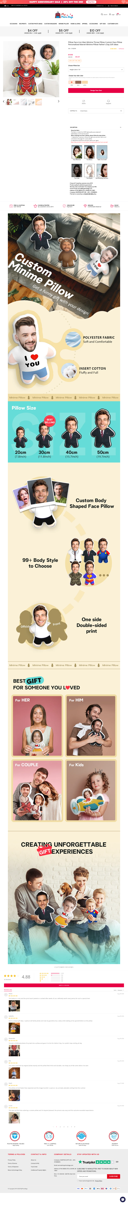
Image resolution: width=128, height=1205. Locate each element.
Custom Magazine (50, 24)
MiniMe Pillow (64, 24)
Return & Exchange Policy (15, 1168)
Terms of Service (12, 1161)
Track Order (114, 6)
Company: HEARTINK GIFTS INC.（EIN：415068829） (65, 1159)
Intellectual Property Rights (38, 1168)
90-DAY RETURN (88, 194)
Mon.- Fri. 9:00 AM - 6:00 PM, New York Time (64, 1172)
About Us (33, 1158)
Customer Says (113, 24)
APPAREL (85, 24)
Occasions (13, 24)
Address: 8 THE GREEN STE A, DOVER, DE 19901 (65, 1167)
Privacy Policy (11, 1158)
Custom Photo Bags (35, 24)
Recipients (22, 24)
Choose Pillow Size (74, 65)
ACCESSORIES (93, 24)
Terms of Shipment (13, 1164)
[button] (7, 69)
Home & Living (75, 24)
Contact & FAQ (35, 1161)
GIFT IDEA (103, 24)
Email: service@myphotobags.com (63, 1163)
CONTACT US (99, 6)
